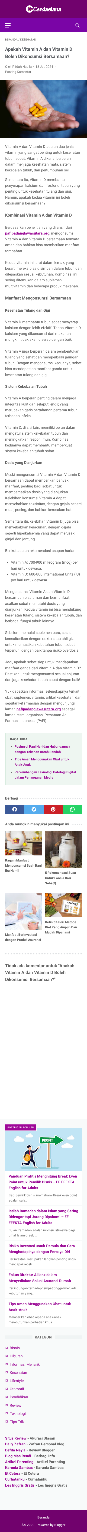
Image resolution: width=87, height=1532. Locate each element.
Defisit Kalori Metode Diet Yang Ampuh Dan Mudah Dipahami (61, 927)
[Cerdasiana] (43, 9)
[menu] (8, 25)
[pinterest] (53, 809)
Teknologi (18, 1413)
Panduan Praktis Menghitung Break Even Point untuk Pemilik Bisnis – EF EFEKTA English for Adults (43, 1182)
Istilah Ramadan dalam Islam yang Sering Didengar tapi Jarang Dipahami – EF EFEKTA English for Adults (43, 1217)
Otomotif (17, 1389)
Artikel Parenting (19, 1462)
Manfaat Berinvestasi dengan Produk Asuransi (23, 937)
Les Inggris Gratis (20, 1485)
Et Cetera (12, 1473)
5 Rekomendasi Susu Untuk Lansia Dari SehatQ (60, 878)
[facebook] (14, 809)
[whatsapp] (72, 809)
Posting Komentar (18, 72)
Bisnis (15, 1348)
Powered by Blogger (51, 1525)
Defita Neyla (15, 1450)
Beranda (43, 1517)
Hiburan (16, 1356)
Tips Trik (17, 1422)
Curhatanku (15, 1479)
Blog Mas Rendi (18, 1456)
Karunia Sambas (19, 1467)
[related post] (23, 843)
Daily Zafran (15, 1444)
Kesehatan (18, 1372)
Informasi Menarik (25, 1364)
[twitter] (34, 809)
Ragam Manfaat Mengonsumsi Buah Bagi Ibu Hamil (23, 865)
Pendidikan (19, 1397)
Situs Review (15, 1438)
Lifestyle (17, 1381)
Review (15, 1405)
